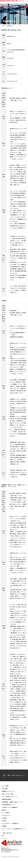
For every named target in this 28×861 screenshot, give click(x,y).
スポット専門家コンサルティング (9, 796)
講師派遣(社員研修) (6, 799)
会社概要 (4, 818)
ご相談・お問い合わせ (7, 833)
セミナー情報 (5, 786)
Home (3, 25)
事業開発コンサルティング (8, 791)
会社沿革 (4, 820)
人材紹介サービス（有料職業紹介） (10, 807)
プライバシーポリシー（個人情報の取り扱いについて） (13, 829)
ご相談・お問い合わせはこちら (15, 775)
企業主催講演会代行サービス (8, 804)
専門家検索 (2, 0)
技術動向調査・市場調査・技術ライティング (12, 802)
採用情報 (4, 826)
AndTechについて (6, 815)
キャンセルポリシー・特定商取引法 (10, 823)
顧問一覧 (4, 810)
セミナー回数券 (5, 812)
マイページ (21, 0)
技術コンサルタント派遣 (7, 794)
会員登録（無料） (15, 0)
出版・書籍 (4, 788)
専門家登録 (7, 0)
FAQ (3, 835)
